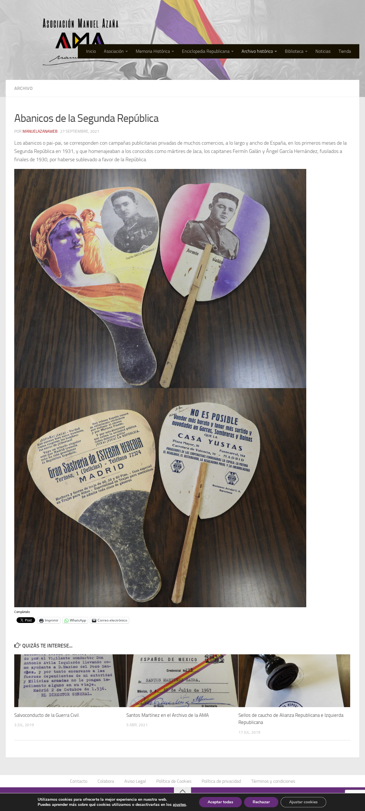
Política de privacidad (221, 781)
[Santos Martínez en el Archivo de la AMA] (182, 680)
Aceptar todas (220, 802)
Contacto (78, 781)
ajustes (179, 804)
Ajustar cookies (303, 802)
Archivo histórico (257, 51)
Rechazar (261, 802)
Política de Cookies (173, 781)
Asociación (114, 51)
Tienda (344, 51)
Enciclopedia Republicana (206, 51)
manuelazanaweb (40, 131)
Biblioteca (294, 51)
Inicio (91, 51)
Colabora (106, 781)
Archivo (23, 88)
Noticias (322, 51)
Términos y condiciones (273, 781)
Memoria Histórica (153, 51)
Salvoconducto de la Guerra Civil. (47, 715)
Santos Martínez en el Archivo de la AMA (167, 715)
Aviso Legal (135, 781)
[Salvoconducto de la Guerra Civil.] (70, 680)
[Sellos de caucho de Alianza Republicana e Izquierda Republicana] (294, 680)
